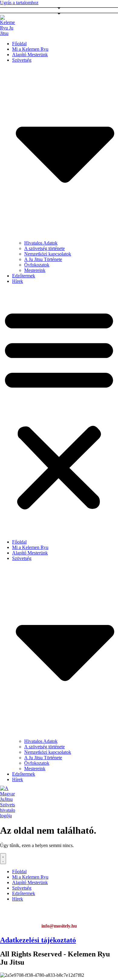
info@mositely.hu (59, 925)
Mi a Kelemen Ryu (30, 49)
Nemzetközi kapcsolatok (47, 253)
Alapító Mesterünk (30, 54)
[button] (59, 408)
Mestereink (34, 270)
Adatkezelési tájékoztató (38, 940)
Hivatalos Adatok (40, 242)
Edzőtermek (23, 275)
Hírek (17, 281)
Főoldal (19, 43)
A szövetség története (44, 248)
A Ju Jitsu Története (43, 259)
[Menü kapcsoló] (3, 858)
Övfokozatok (36, 264)
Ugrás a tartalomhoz (19, 2)
